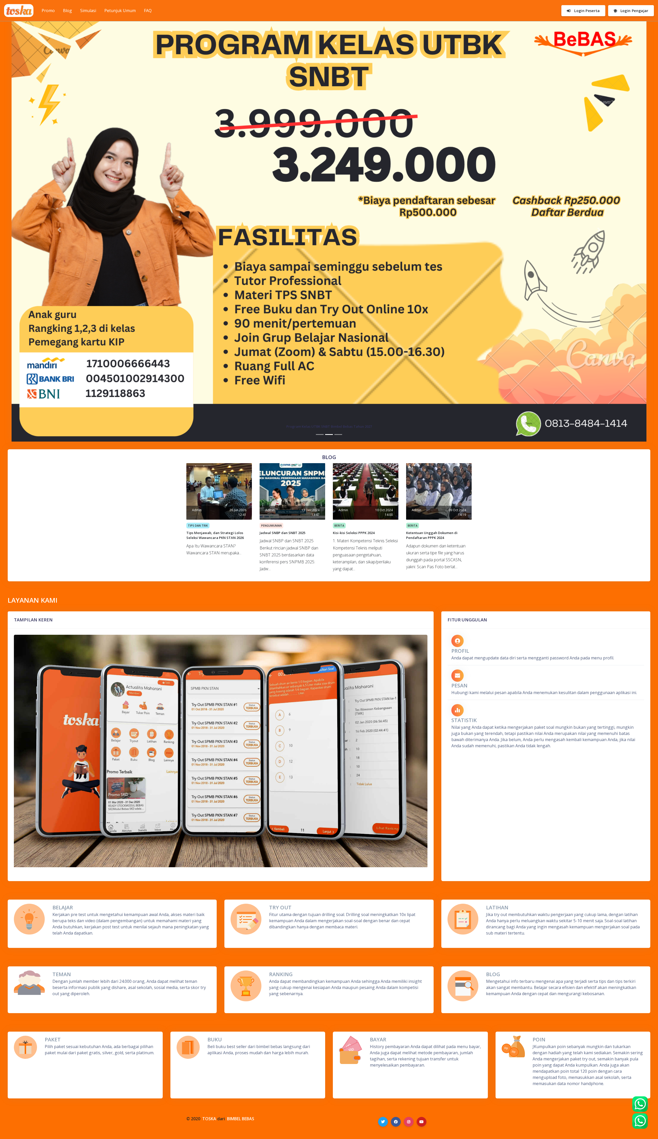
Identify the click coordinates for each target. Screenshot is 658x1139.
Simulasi (88, 10)
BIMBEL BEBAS (240, 1119)
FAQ (148, 10)
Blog (67, 10)
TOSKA (209, 1119)
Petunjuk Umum (120, 10)
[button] (59, 230)
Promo (50, 10)
